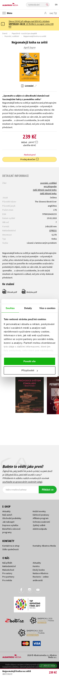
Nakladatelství (9, 566)
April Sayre (29, 47)
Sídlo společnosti (10, 549)
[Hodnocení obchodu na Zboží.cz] (15, 619)
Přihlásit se (47, 489)
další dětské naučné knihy (45, 189)
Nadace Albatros (40, 573)
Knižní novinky (39, 511)
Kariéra (36, 566)
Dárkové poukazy (41, 514)
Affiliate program (40, 518)
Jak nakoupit (8, 521)
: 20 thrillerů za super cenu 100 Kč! (31, 25)
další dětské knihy (48, 193)
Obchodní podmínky (11, 518)
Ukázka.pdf (29, 292)
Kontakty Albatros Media (44, 545)
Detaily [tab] (28, 308)
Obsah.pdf (10, 292)
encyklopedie (50, 186)
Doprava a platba (10, 525)
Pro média (7, 580)
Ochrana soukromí (41, 521)
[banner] (16, 3)
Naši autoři (7, 514)
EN (56, 4)
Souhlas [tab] (10, 308)
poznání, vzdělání (48, 183)
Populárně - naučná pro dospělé (24, 33)
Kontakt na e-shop (11, 545)
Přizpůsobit (27, 370)
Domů (4, 33)
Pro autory (7, 573)
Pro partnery (8, 576)
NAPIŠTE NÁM (49, 665)
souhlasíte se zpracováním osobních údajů (22, 481)
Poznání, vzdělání (12, 36)
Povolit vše (29, 361)
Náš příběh (7, 562)
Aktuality (6, 511)
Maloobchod (8, 569)
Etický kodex (39, 569)
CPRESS (53, 230)
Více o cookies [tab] (47, 308)
